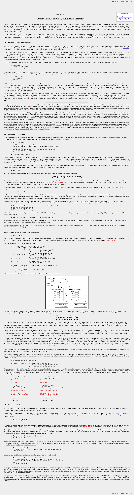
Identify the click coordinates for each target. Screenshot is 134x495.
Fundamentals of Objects (125, 18)
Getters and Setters (124, 19)
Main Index (130, 1)
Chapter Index (122, 1)
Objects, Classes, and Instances (124, 17)
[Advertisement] (67, 8)
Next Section (115, 1)
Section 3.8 (126, 48)
